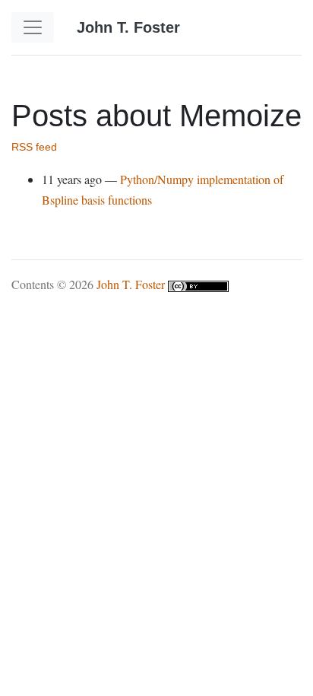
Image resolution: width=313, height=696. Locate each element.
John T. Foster (130, 284)
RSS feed (34, 147)
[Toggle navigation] (32, 27)
